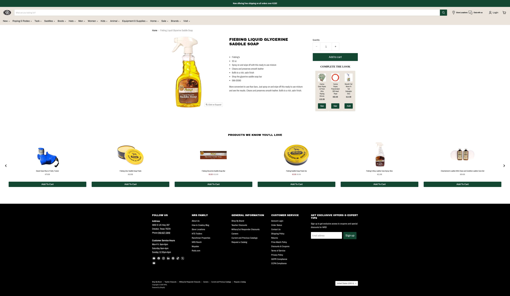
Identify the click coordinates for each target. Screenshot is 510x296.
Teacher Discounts (239, 225)
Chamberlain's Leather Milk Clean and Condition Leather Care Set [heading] (462, 171)
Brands (175, 21)
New (5, 21)
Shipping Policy (277, 233)
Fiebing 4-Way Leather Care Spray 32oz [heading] (379, 171)
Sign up (349, 235)
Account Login (277, 220)
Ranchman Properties (201, 237)
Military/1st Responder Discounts (245, 229)
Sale (164, 21)
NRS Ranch (197, 242)
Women (92, 21)
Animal (114, 21)
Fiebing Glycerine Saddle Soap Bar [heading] (213, 171)
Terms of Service (278, 250)
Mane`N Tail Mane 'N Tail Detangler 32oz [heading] (348, 89)
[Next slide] (504, 165)
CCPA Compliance (279, 263)
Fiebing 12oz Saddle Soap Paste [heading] (130, 171)
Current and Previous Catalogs (244, 237)
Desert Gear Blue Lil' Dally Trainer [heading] (47, 171)
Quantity (316, 40)
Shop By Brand (237, 220)
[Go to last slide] (6, 165)
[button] (494, 12)
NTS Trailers (197, 233)
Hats (71, 21)
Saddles (48, 21)
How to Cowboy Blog (200, 225)
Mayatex (195, 246)
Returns (274, 237)
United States (345, 283)
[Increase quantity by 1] (335, 46)
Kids (103, 21)
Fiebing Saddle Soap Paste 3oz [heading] (296, 171)
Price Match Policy (279, 242)
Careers (234, 233)
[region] (255, 165)
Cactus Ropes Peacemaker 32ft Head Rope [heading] (335, 89)
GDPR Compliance (279, 259)
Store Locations (198, 229)
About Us (195, 220)
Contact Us (275, 229)
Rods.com (196, 250)
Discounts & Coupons (280, 246)
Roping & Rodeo (21, 21)
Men (81, 21)
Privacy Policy (277, 254)
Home (153, 21)
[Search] (443, 13)
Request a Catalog (239, 242)
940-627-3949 (164, 232)
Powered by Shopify (158, 287)
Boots (61, 21)
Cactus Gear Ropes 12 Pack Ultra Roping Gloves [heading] (322, 90)
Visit (185, 21)
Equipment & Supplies (134, 21)
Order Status (276, 225)
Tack (37, 21)
